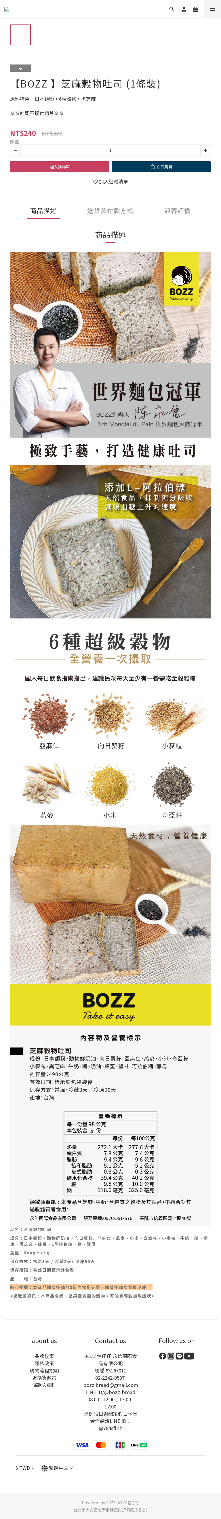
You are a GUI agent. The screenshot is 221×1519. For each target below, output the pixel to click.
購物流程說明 (44, 1370)
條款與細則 (44, 1384)
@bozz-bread (120, 1392)
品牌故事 (44, 1356)
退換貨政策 (44, 1377)
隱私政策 (44, 1363)
